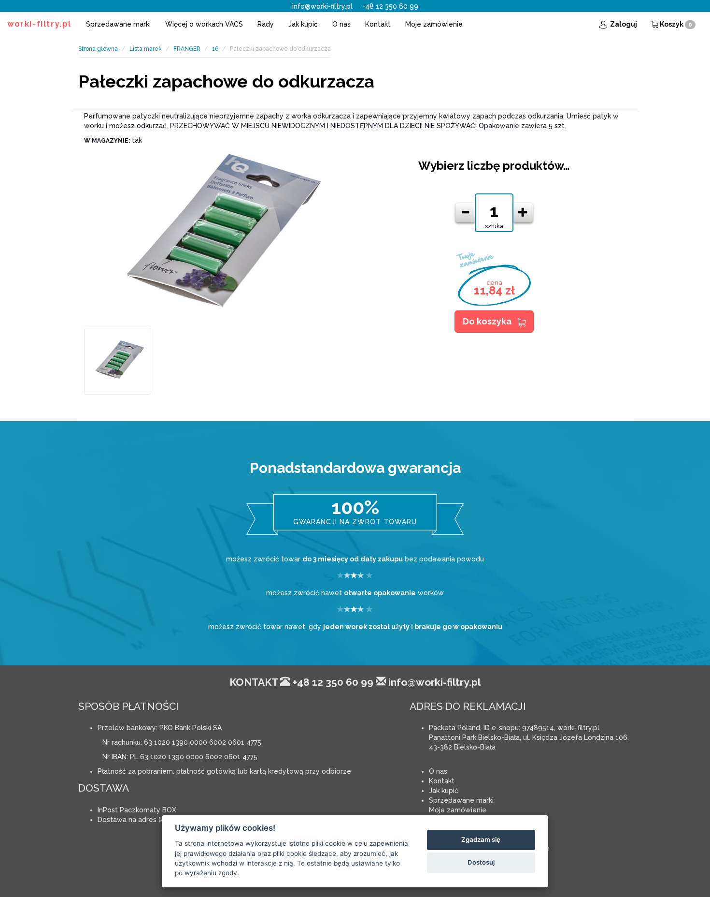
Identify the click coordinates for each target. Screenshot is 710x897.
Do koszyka (487, 321)
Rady (265, 24)
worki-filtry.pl (39, 24)
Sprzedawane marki (118, 24)
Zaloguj (623, 24)
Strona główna (98, 48)
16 (215, 48)
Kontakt (378, 24)
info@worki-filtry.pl (322, 6)
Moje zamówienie (434, 24)
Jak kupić (303, 24)
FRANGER (186, 48)
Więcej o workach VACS (204, 24)
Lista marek (145, 48)
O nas (341, 24)
